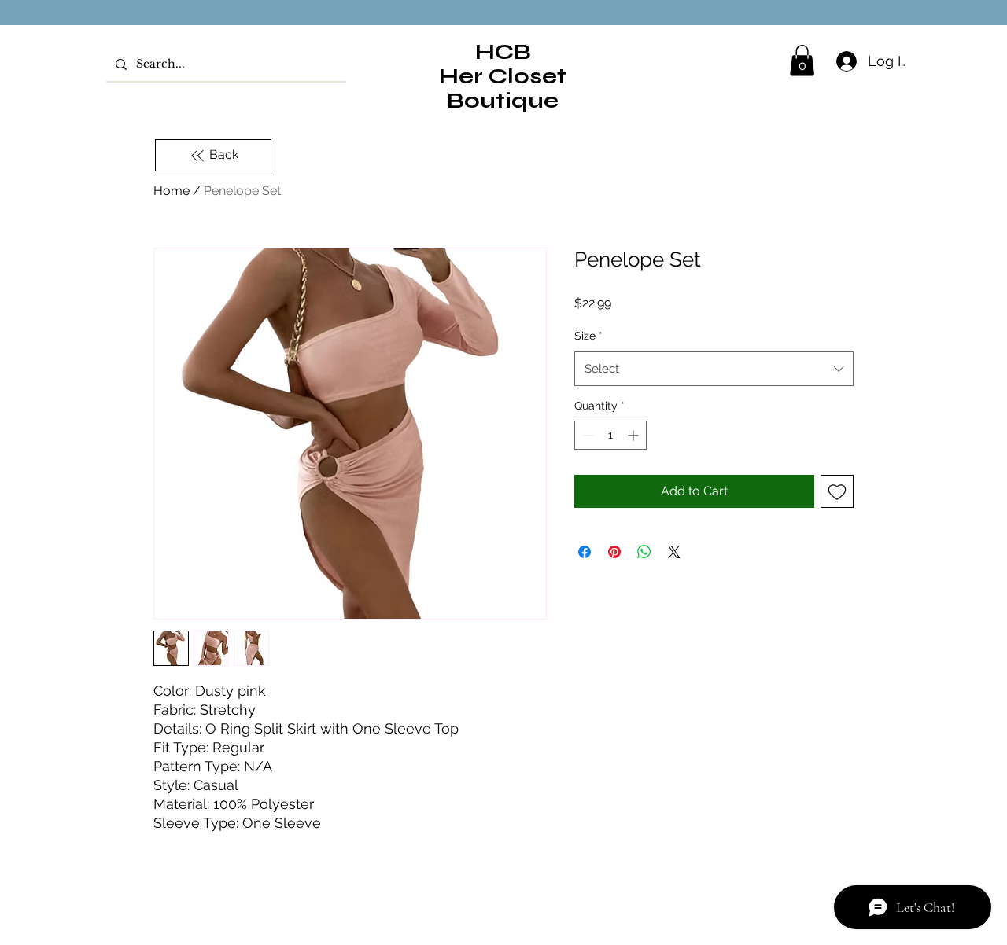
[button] (802, 60)
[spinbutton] (610, 435)
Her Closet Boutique (502, 88)
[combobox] (714, 368)
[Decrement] (586, 435)
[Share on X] (674, 551)
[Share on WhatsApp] (644, 551)
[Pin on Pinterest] (614, 551)
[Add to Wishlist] (837, 491)
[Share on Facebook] (584, 551)
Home (171, 190)
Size (588, 335)
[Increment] (634, 435)
